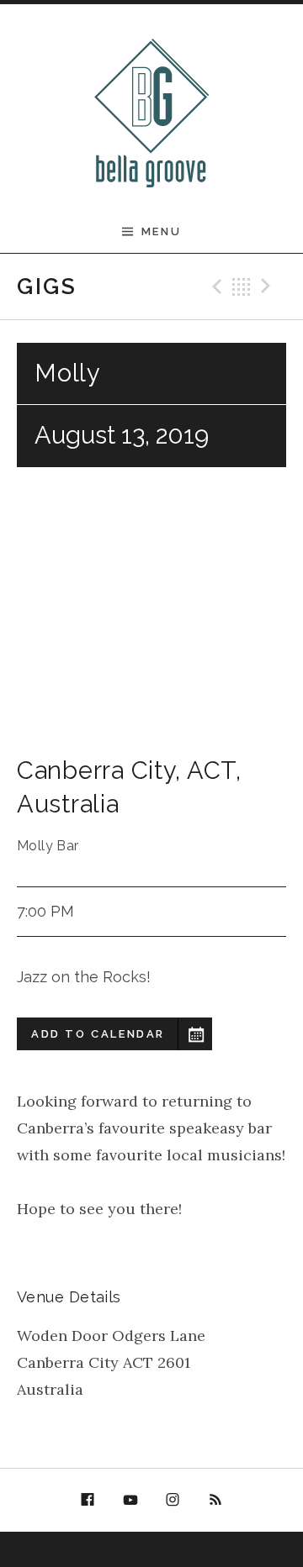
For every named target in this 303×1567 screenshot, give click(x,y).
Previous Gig (214, 286)
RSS (215, 1500)
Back (241, 286)
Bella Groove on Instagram (173, 1503)
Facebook (87, 1500)
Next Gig (268, 286)
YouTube (130, 1500)
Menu (161, 231)
